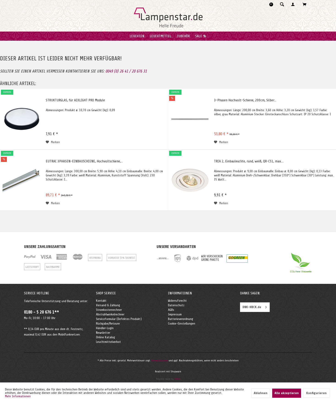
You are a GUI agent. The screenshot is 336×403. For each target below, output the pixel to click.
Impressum (175, 314)
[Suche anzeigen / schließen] (282, 4)
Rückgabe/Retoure (108, 323)
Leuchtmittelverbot (108, 342)
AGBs (171, 310)
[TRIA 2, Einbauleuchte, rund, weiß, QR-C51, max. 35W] (190, 180)
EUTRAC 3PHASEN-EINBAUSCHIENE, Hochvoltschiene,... (84, 161)
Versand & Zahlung (108, 305)
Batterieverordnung (180, 319)
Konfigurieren (316, 393)
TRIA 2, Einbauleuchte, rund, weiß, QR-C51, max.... (249, 161)
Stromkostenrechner (109, 310)
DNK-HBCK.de (252, 307)
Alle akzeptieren (287, 393)
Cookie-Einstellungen (181, 323)
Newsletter (103, 332)
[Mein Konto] (294, 4)
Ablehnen (260, 393)
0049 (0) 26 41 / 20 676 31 (126, 71)
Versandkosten (159, 360)
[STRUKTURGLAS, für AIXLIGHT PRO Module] (21, 119)
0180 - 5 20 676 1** (41, 312)
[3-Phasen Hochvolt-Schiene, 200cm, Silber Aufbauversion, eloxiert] (190, 119)
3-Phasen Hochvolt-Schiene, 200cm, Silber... (245, 100)
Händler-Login (105, 328)
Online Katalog (105, 337)
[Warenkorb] (306, 4)
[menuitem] (283, 4)
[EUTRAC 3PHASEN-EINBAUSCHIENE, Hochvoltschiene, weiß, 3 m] (21, 180)
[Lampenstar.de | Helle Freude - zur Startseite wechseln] (168, 17)
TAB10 (177, 379)
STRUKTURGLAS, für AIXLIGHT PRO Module (75, 100)
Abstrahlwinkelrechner (110, 314)
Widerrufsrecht (177, 300)
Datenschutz (176, 305)
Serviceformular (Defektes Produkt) (119, 319)
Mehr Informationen (18, 396)
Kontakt (101, 300)
